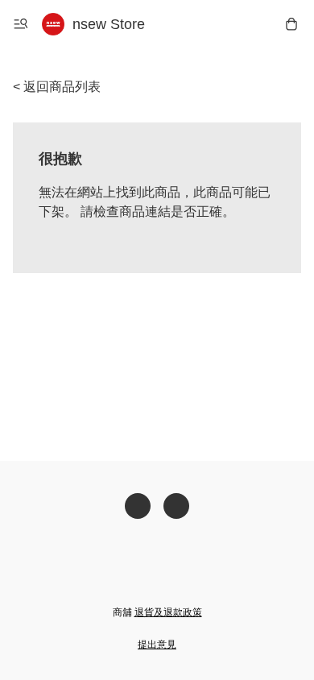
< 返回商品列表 (57, 86)
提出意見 (157, 644)
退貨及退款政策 (168, 612)
